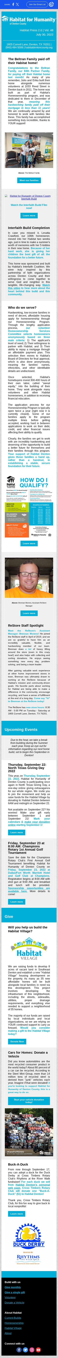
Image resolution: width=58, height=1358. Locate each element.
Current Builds (13, 1318)
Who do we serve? (22, 307)
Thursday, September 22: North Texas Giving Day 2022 (27, 768)
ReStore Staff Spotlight (26, 625)
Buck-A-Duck (18, 1164)
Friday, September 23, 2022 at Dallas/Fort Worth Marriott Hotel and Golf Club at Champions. (29, 872)
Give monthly (13, 1287)
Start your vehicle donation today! (29, 1100)
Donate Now (17, 1041)
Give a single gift (15, 1292)
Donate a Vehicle (14, 1302)
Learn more (29, 215)
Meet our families (29, 180)
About (8, 1333)
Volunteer (10, 1297)
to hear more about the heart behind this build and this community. (29, 291)
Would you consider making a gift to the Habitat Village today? (29, 1030)
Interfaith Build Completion (29, 228)
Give (9, 916)
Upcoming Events (21, 729)
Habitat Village (13, 1328)
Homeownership (14, 1323)
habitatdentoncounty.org (39, 47)
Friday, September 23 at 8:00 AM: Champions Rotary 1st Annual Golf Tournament (26, 847)
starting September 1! (29, 825)
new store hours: (35, 707)
